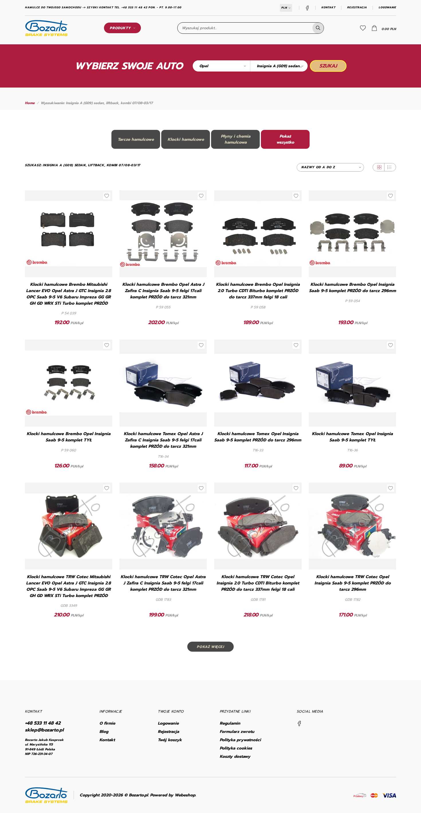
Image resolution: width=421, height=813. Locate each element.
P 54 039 (68, 313)
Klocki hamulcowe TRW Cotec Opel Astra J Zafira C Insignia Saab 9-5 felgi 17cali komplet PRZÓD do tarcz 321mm (163, 583)
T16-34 (163, 456)
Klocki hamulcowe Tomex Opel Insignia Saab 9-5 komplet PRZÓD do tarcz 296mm (257, 437)
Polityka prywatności (240, 740)
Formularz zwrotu (237, 732)
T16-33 (258, 450)
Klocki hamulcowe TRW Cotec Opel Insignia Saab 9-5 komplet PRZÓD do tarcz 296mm (352, 583)
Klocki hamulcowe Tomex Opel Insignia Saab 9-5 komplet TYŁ (352, 437)
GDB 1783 (163, 599)
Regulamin (230, 723)
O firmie (107, 723)
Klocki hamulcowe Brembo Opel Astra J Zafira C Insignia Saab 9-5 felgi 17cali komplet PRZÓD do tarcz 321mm (163, 290)
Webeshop (185, 795)
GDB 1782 (352, 599)
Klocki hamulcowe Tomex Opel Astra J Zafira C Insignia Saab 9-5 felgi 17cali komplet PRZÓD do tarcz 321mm (163, 440)
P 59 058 (258, 307)
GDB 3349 (68, 605)
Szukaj (328, 66)
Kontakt (328, 7)
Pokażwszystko (285, 139)
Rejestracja (357, 7)
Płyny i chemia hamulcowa (235, 139)
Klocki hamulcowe (186, 139)
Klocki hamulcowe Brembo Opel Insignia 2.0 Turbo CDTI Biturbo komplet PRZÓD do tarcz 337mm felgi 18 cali (258, 290)
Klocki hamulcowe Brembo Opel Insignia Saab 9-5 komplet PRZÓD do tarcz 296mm (352, 287)
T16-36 (352, 450)
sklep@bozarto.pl (44, 730)
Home (30, 103)
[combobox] (221, 66)
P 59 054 (352, 301)
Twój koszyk (170, 740)
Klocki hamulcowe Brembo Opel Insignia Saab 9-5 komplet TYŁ (69, 437)
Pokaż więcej (210, 646)
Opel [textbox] (203, 66)
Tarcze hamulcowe (136, 139)
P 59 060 (68, 450)
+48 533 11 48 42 (42, 723)
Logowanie (387, 7)
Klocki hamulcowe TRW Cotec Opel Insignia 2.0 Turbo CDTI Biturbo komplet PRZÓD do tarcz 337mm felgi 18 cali (258, 583)
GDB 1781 (258, 599)
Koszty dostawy (235, 756)
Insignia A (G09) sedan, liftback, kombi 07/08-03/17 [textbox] (282, 66)
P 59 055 (163, 307)
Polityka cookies (236, 748)
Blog (103, 732)
